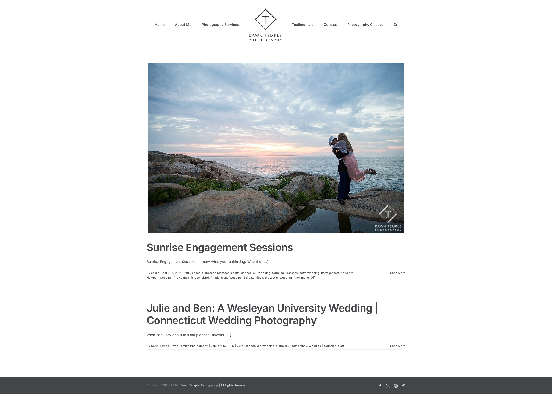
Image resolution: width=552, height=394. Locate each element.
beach (196, 273)
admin (155, 273)
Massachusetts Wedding (302, 273)
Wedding (286, 277)
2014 (240, 345)
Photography (298, 345)
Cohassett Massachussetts (221, 273)
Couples (278, 273)
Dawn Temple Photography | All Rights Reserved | (215, 385)
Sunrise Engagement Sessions (220, 247)
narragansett (330, 273)
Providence (181, 277)
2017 (187, 273)
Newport (346, 273)
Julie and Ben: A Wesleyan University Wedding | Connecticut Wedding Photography (262, 314)
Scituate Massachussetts (261, 277)
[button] (375, 24)
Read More (397, 273)
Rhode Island (200, 277)
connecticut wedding (255, 273)
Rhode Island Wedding (226, 277)
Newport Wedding (159, 277)
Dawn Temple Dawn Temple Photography (179, 345)
